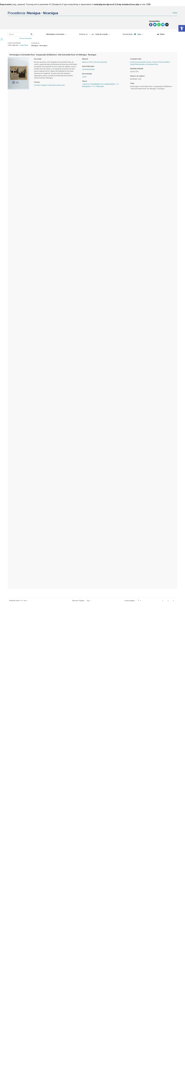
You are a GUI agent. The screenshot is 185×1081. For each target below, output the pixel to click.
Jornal (84, 77)
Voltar (175, 13)
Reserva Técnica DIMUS (161, 62)
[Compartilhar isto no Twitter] (155, 24)
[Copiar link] (167, 24)
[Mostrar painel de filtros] (1, 39)
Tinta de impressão (100, 62)
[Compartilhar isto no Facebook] (151, 24)
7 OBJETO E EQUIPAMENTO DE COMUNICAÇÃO (98, 84)
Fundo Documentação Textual (140, 62)
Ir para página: (129, 600)
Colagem (44, 85)
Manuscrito (61, 85)
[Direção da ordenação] (88, 34)
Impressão (52, 85)
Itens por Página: (78, 600)
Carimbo (37, 85)
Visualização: (128, 34)
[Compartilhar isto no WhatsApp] (159, 24)
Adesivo (85, 62)
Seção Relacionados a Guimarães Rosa (144, 64)
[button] (181, 28)
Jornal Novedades (88, 69)
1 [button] (168, 601)
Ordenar (82, 34)
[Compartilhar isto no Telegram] (163, 24)
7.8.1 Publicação (98, 86)
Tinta (90, 62)
